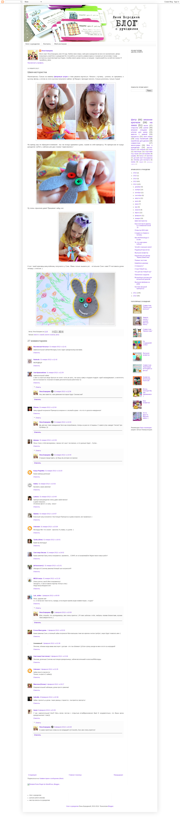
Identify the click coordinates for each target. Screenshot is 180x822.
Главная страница (75, 775)
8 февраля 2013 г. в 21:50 (47, 710)
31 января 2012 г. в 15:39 (49, 527)
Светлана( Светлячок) (41, 656)
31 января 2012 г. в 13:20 (53, 471)
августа (137, 198)
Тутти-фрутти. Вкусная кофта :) (146, 415)
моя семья (148, 136)
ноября (137, 190)
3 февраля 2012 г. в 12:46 (59, 656)
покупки (142, 149)
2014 (135, 178)
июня (137, 204)
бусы (150, 149)
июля (137, 201)
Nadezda (36, 359)
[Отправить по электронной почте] (53, 331)
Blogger (110, 806)
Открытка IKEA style (141, 230)
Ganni (35, 710)
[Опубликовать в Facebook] (60, 331)
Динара (36, 440)
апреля (137, 210)
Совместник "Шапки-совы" (147, 330)
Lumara (36, 497)
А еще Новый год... (141, 269)
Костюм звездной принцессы (141, 287)
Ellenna (36, 407)
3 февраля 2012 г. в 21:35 (49, 669)
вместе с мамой (39, 334)
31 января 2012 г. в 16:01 (51, 540)
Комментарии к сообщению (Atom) (51, 778)
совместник (135, 143)
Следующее (32, 775)
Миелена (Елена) (39, 684)
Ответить (36, 353)
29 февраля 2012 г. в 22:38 (49, 697)
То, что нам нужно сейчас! (141, 243)
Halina (35, 484)
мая (136, 207)
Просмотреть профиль (35, 63)
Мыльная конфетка (141, 253)
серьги (141, 162)
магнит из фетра (50, 334)
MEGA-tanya (37, 578)
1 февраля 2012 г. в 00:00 (50, 595)
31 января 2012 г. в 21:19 (51, 578)
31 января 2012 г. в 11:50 (55, 372)
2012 (135, 184)
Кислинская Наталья (41, 347)
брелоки (149, 156)
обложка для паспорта (142, 160)
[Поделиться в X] (58, 331)
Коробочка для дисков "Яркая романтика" (142, 256)
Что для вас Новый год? (143, 272)
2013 (135, 181)
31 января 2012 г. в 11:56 (62, 391)
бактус (141, 156)
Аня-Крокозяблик (39, 372)
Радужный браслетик (142, 250)
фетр (57, 334)
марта (137, 213)
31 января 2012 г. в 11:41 (57, 347)
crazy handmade (141, 139)
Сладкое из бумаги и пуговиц (142, 234)
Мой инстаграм (60, 44)
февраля (138, 215)
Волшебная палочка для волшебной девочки (143, 278)
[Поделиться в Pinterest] (62, 331)
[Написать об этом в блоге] (55, 331)
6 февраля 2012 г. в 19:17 (55, 684)
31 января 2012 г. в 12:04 (47, 407)
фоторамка (146, 154)
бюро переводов (145, 428)
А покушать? (139, 266)
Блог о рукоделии (33, 44)
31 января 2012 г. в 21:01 (53, 565)
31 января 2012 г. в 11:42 (48, 359)
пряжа (133, 162)
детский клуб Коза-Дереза (143, 158)
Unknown (36, 527)
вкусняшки (137, 151)
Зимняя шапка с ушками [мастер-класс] (146, 321)
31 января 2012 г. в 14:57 (48, 514)
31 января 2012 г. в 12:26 (48, 440)
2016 (135, 173)
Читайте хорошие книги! (143, 247)
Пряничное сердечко (142, 275)
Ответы (38, 387)
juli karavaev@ (38, 565)
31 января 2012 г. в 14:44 (62, 422)
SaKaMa (36, 697)
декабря (138, 187)
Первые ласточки (141, 260)
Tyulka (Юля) (38, 540)
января (137, 218)
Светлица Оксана (39, 552)
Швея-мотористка (141, 221)
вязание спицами (139, 130)
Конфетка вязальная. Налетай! (147, 379)
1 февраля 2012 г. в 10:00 (63, 612)
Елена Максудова (40, 630)
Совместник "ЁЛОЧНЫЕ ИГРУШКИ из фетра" (147, 367)
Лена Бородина (47, 51)
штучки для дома (139, 132)
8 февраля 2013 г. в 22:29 (63, 727)
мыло (146, 125)
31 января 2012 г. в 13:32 (47, 484)
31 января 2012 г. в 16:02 (55, 552)
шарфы (133, 156)
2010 (135, 296)
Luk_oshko (37, 595)
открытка (134, 128)
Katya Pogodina (38, 471)
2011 (135, 293)
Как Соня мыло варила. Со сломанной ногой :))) (143, 225)
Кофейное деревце (141, 263)
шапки (145, 128)
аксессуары (135, 145)
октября (138, 192)
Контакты (47, 44)
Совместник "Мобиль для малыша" (147, 307)
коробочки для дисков (140, 141)
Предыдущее (118, 775)
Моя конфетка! (146, 402)
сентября (138, 195)
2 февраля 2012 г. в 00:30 (56, 630)
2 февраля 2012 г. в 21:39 (51, 643)
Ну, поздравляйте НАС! (147, 343)
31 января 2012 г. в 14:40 (48, 497)
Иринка (36, 514)
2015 (135, 176)
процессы (135, 136)
